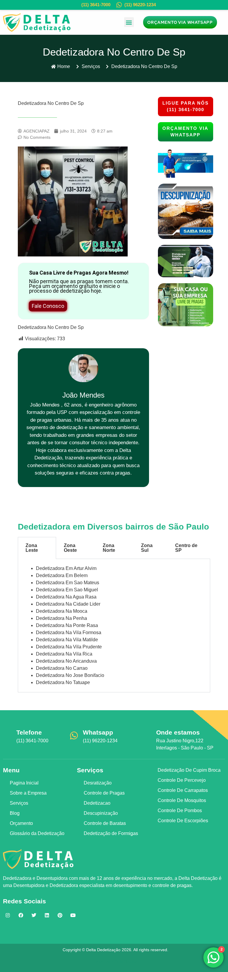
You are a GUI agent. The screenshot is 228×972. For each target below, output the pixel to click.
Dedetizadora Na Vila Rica (64, 653)
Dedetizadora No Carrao (62, 668)
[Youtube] (73, 915)
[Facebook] (21, 915)
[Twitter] (34, 915)
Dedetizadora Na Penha (61, 618)
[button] (129, 22)
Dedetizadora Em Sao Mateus (67, 582)
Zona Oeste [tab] (70, 548)
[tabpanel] (114, 625)
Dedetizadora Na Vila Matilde (67, 639)
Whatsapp (98, 732)
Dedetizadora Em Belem (62, 575)
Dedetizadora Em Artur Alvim (66, 568)
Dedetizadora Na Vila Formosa (68, 632)
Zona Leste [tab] (32, 548)
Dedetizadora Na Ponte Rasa (67, 625)
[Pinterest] (60, 915)
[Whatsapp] (73, 735)
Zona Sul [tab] (147, 548)
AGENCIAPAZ (124, 962)
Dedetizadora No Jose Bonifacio (70, 675)
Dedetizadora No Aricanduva (66, 661)
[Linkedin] (47, 915)
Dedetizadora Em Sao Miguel (67, 589)
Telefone (29, 732)
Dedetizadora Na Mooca (61, 611)
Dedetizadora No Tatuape (63, 682)
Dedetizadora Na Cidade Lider (68, 603)
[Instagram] (7, 915)
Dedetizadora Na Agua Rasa (66, 596)
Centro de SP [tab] (186, 548)
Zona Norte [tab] (109, 548)
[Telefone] (7, 735)
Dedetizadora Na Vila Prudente (69, 646)
